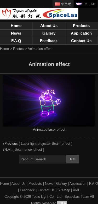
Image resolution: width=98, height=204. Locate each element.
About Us (48, 25)
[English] (85, 4)
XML (76, 190)
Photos (18, 49)
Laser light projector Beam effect (45, 144)
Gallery (48, 33)
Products (81, 25)
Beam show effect (28, 150)
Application (81, 33)
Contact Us (81, 40)
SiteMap (63, 190)
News (16, 33)
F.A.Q (16, 40)
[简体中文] (63, 4)
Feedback (48, 40)
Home (16, 25)
